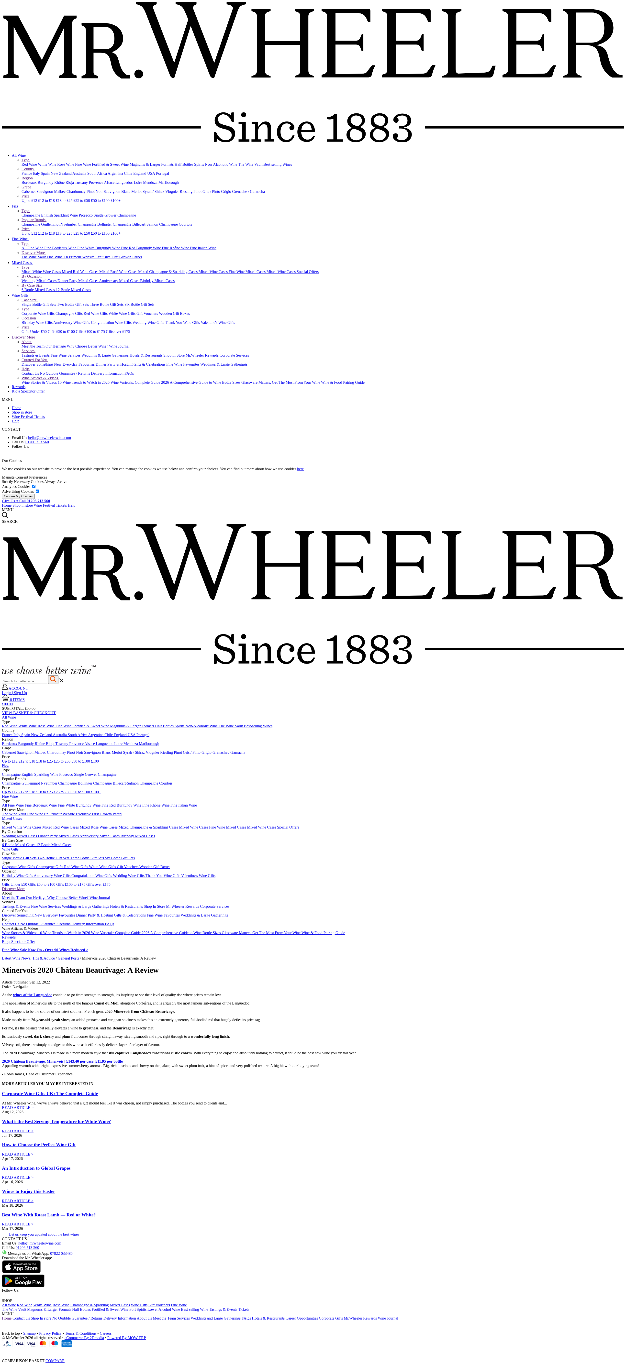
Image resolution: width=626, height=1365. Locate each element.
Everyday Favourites (79, 364)
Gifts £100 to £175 (91, 331)
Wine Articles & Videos (40, 378)
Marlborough (168, 182)
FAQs (129, 373)
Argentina (116, 173)
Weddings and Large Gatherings (216, 1318)
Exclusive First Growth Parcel (118, 257)
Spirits (199, 164)
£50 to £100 (101, 200)
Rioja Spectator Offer (28, 391)
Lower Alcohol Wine (163, 1309)
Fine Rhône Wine (176, 248)
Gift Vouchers (147, 313)
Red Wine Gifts (96, 313)
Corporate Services (234, 355)
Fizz (15, 206)
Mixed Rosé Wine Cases (118, 272)
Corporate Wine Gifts (39, 313)
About (27, 342)
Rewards (18, 387)
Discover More (34, 253)
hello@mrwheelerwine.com (49, 438)
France (27, 173)
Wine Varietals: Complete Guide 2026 (140, 382)
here (300, 469)
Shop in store (22, 412)
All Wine (19, 155)
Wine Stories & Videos (40, 382)
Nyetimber (69, 224)
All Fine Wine (33, 248)
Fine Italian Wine (203, 248)
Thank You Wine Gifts (183, 322)
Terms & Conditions (80, 1333)
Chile (128, 173)
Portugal (162, 173)
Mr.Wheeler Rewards (203, 355)
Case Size (30, 300)
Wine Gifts (20, 295)
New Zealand (61, 173)
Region (28, 178)
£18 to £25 (64, 200)
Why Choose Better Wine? (88, 346)
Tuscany (82, 182)
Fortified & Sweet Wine (111, 164)
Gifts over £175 (118, 331)
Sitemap (29, 1333)
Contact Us (31, 373)
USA (151, 173)
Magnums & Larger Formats (152, 164)
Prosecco (86, 215)
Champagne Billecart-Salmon (136, 224)
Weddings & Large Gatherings (105, 355)
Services (28, 351)
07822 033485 (61, 1253)
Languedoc (124, 182)
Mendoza (150, 182)
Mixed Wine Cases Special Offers (293, 272)
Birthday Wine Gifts (37, 322)
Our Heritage (56, 346)
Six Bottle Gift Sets (139, 304)
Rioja (70, 182)
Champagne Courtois (175, 224)
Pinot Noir (95, 191)
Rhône (60, 182)
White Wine (47, 164)
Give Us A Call (26, 501)
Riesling (186, 191)
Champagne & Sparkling (89, 1305)
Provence (96, 182)
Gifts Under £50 (35, 331)
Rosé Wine (66, 164)
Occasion (29, 318)
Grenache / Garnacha (248, 191)
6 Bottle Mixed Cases (39, 290)
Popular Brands (34, 220)
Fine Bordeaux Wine (60, 248)
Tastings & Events (36, 355)
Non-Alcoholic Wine (221, 164)
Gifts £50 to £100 (62, 331)
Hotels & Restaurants (146, 355)
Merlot (137, 191)
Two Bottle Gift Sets (73, 304)
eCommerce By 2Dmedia (84, 1338)
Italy (37, 173)
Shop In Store (174, 355)
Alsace (109, 182)
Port (132, 1309)
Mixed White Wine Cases (42, 272)
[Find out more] (49, 673)
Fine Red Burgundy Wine (141, 248)
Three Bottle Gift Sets (107, 304)
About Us (144, 1318)
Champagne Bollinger (95, 224)
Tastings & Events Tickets (229, 1309)
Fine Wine (83, 164)
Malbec (60, 191)
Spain (46, 173)
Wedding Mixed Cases (39, 281)
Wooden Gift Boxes (174, 313)
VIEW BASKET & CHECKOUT (29, 713)
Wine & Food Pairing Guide (343, 382)
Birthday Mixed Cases (157, 281)
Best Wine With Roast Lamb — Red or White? (49, 1214)
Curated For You (35, 360)
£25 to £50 (82, 200)
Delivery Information (107, 373)
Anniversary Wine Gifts (72, 322)
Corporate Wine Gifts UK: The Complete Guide (50, 1093)
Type (26, 160)
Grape (27, 187)
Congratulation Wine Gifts (112, 322)
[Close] (313, 1351)
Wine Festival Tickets (28, 417)
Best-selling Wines (277, 164)
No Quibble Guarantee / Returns (65, 373)
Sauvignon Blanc (117, 191)
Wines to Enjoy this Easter (28, 1191)
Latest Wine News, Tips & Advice (28, 958)
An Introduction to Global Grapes (36, 1168)
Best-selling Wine (194, 1309)
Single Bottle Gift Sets (39, 304)
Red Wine (30, 164)
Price (26, 196)
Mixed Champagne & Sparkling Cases (168, 272)
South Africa (97, 173)
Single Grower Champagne (115, 215)
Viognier (172, 191)
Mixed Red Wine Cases (80, 272)
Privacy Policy (50, 1333)
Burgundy (46, 182)
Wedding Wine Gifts (149, 322)
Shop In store (41, 1318)
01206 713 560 (37, 442)
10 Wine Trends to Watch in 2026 (84, 382)
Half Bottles (184, 164)
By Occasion (32, 276)
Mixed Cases (22, 263)
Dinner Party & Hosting (115, 364)
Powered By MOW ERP (126, 1338)
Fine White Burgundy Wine (99, 248)
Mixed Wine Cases (214, 272)
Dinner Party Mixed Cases (78, 281)
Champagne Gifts (70, 313)
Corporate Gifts (331, 1318)
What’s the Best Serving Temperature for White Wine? (56, 1121)
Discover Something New (42, 364)
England (140, 173)
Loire (138, 182)
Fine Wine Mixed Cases (248, 272)
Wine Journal (119, 346)
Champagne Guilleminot (41, 224)
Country (28, 169)
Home (16, 408)
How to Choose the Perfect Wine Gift (39, 1144)
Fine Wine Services (66, 355)
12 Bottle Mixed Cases (73, 290)
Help (26, 369)
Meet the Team (33, 346)
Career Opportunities (302, 1318)
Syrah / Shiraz (154, 191)
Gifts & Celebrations (150, 364)
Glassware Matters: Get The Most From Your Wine (281, 382)
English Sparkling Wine (60, 215)
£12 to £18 (47, 200)
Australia (79, 173)
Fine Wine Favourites (183, 364)
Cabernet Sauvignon (38, 191)
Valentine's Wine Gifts (218, 322)
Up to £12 (30, 200)
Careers (106, 1333)
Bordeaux (30, 182)
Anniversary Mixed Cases (119, 281)
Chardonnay (77, 191)
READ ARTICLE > (18, 1107)
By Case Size (32, 285)
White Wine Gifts (122, 313)
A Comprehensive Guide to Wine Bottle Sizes (205, 382)
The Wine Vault (250, 164)
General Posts (68, 958)
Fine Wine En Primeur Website (71, 257)
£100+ (116, 200)
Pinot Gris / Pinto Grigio (212, 191)
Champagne (31, 215)
